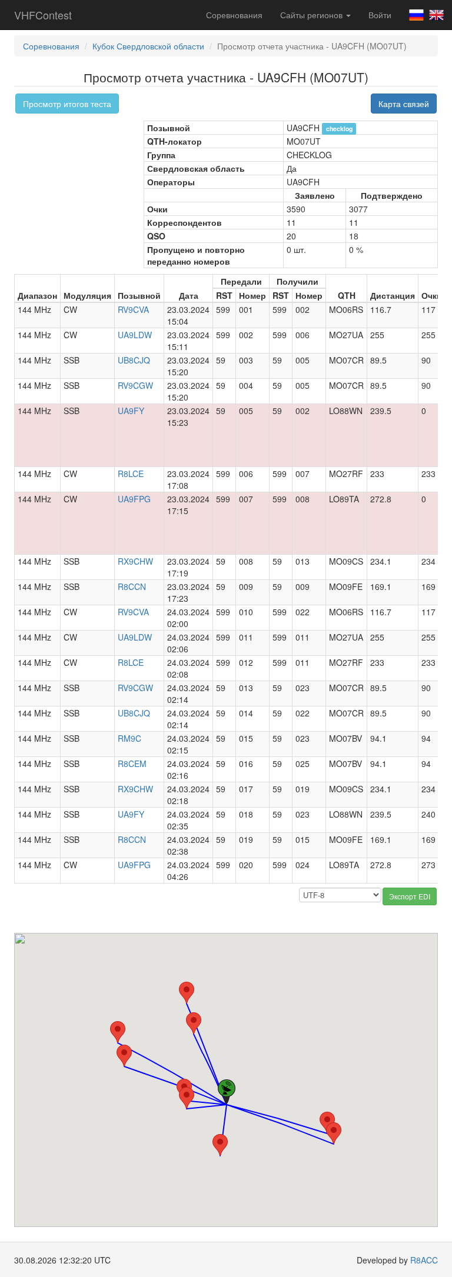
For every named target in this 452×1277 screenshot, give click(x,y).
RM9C (129, 738)
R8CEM (132, 763)
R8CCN (132, 586)
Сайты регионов (312, 15)
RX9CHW (135, 561)
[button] (193, 1023)
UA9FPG (134, 499)
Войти (379, 15)
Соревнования (234, 15)
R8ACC (424, 1260)
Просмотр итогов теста (67, 103)
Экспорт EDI (409, 896)
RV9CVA (133, 309)
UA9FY (131, 410)
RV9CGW (135, 385)
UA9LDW (135, 335)
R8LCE (131, 473)
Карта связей (403, 103)
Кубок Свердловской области (148, 46)
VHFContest (43, 14)
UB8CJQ (134, 360)
